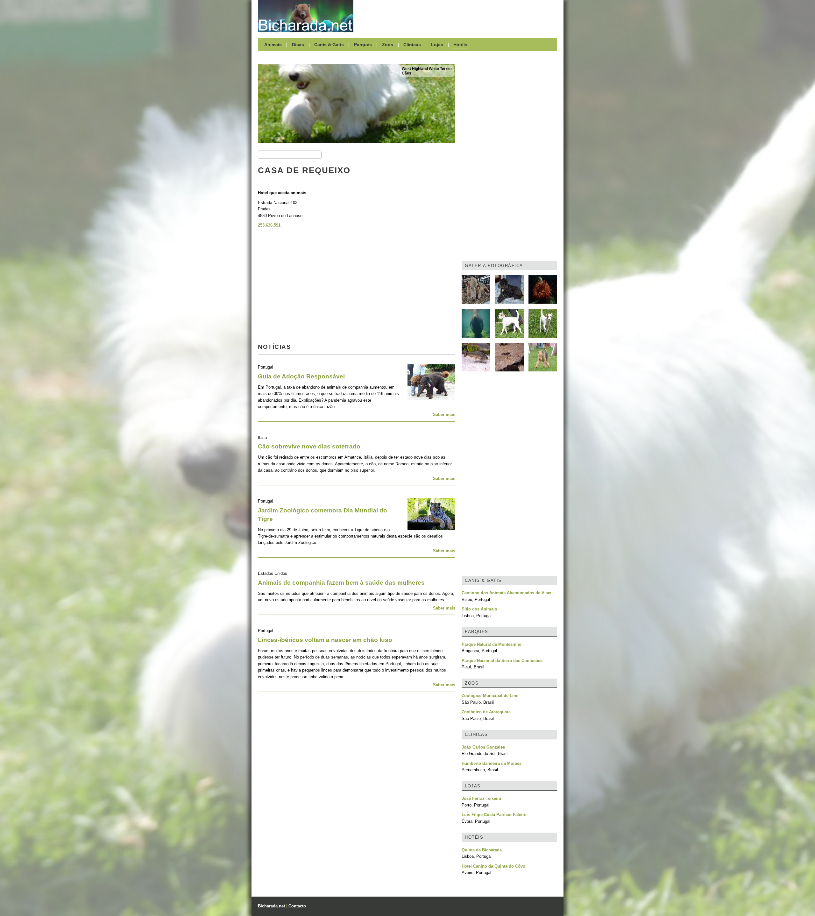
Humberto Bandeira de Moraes (491, 763)
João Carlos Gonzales (483, 747)
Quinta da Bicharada (482, 850)
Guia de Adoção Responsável (301, 376)
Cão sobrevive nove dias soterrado (309, 446)
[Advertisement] (458, 16)
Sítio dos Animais (479, 609)
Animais (273, 44)
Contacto (297, 906)
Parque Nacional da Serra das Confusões (502, 660)
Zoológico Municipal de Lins (490, 695)
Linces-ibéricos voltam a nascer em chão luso (325, 640)
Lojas (437, 44)
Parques (363, 44)
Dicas (298, 44)
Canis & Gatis (329, 44)
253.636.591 (269, 225)
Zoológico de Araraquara (486, 711)
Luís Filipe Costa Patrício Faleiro (494, 814)
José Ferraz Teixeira (481, 798)
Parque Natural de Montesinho (491, 644)
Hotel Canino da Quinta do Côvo (493, 866)
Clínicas (412, 44)
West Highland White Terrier (427, 69)
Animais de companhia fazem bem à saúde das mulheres (341, 582)
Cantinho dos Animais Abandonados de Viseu (507, 592)
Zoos (387, 44)
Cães (406, 73)
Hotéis (460, 44)
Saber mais (444, 414)
